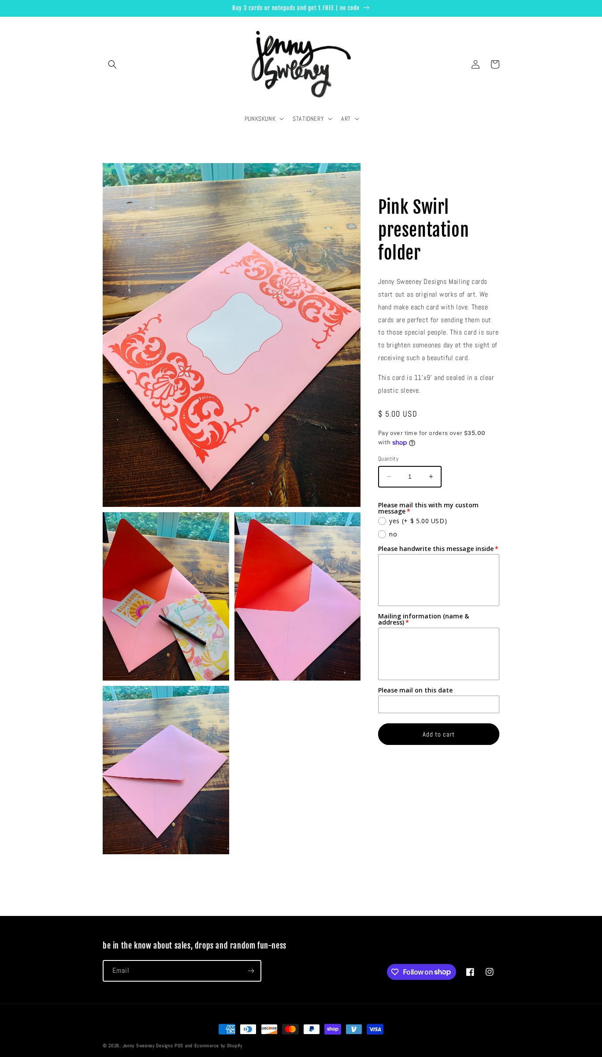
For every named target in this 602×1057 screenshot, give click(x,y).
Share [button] (395, 179)
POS (179, 1045)
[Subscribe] (250, 971)
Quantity (388, 458)
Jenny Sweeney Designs (148, 1045)
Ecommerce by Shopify (218, 1045)
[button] (112, 64)
